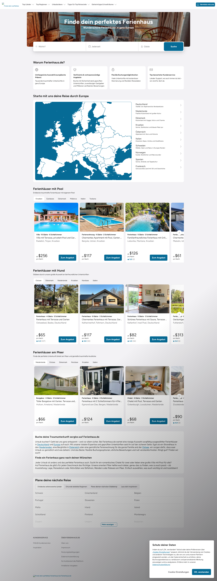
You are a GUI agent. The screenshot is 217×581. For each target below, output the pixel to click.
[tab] (39, 199)
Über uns (64, 543)
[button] (112, 46)
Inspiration (37, 548)
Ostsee (145, 447)
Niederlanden (45, 447)
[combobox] (60, 46)
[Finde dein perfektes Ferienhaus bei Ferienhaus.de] (52, 576)
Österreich (74, 447)
